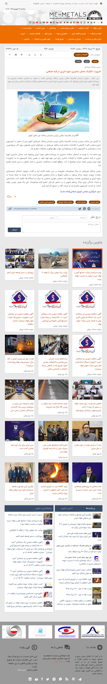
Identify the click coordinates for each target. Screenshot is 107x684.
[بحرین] (101, 22)
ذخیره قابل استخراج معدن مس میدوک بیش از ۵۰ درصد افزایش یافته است (55, 448)
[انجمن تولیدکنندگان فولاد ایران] (14, 631)
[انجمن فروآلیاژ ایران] (40, 631)
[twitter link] (79, 209)
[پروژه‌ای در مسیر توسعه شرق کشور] (20, 258)
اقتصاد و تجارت (81, 54)
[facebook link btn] (42, 679)
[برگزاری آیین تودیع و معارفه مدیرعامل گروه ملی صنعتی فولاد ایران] (20, 472)
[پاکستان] (88, 22)
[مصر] (91, 22)
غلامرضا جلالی (81, 202)
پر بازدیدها (90, 508)
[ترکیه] (37, 22)
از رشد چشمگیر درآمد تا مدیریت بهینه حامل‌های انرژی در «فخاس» (81, 562)
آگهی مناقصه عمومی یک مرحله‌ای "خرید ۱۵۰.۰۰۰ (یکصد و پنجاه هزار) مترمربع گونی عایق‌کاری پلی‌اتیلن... (53, 317)
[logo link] (76, 16)
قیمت (95, 3)
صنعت (95, 61)
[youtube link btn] (36, 680)
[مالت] (64, 22)
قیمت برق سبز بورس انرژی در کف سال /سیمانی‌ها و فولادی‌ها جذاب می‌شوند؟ (20, 362)
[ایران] (84, 22)
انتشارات (56, 3)
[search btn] (6, 4)
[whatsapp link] (84, 209)
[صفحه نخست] (101, 3)
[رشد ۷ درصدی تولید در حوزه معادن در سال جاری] (87, 431)
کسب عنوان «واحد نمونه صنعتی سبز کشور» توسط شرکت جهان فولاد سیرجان (25, 585)
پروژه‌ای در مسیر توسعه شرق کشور (20, 272)
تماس (42, 3)
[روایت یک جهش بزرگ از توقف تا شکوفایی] (53, 258)
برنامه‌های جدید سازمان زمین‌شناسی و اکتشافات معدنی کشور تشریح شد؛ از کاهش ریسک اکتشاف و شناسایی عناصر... (54, 364)
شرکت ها (89, 3)
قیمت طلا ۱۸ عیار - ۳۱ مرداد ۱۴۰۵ (78, 594)
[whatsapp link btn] (60, 679)
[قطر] (50, 22)
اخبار (82, 3)
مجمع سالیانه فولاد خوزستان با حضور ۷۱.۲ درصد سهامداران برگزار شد (75, 526)
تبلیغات (47, 3)
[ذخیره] (40, 55)
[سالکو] (93, 631)
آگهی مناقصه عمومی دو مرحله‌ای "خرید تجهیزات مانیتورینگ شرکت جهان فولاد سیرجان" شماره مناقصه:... (21, 319)
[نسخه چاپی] (29, 55)
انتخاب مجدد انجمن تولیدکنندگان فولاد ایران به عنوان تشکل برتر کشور (73, 571)
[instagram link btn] (54, 679)
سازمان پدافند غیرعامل (65, 202)
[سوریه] (40, 22)
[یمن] (33, 22)
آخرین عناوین (67, 508)
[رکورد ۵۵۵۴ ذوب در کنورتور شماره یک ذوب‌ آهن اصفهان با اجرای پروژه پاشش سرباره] (53, 472)
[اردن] (54, 22)
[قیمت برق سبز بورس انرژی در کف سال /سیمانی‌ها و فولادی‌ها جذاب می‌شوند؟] (20, 345)
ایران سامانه (21, 670)
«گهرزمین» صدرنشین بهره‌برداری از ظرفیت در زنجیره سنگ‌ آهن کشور (25, 595)
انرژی (86, 61)
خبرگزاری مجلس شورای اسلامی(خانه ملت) (78, 191)
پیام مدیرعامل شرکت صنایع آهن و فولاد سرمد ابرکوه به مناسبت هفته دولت (87, 276)
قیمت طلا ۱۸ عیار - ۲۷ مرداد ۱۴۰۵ (78, 588)
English (36, 3)
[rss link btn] (66, 679)
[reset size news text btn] (16, 55)
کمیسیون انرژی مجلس (47, 202)
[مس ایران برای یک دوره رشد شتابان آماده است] (20, 431)
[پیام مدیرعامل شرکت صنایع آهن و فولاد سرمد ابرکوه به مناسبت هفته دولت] (87, 258)
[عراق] (71, 22)
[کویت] (74, 22)
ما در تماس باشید (60, 661)
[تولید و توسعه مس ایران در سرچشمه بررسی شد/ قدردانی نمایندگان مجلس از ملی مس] (20, 390)
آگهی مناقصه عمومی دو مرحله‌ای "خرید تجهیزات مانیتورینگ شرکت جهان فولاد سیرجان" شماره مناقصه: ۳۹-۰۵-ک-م (32, 562)
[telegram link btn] (79, 680)
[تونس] (47, 22)
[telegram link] (88, 209)
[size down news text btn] (9, 55)
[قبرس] (98, 22)
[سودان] (61, 22)
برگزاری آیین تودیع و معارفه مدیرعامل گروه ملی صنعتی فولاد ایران (21, 490)
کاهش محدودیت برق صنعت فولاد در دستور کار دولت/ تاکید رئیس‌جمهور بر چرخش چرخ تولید (87, 407)
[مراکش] (78, 22)
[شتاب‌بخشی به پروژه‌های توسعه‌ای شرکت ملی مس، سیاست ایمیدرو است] (87, 472)
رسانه (76, 3)
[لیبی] (67, 22)
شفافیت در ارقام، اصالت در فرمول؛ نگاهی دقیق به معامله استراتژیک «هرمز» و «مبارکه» (74, 602)
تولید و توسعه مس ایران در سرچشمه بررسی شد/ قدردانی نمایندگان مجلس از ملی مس (22, 407)
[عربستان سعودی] (44, 22)
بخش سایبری (94, 202)
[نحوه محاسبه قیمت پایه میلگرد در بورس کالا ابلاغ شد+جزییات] (53, 390)
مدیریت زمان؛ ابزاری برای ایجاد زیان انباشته (25, 514)
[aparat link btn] (73, 679)
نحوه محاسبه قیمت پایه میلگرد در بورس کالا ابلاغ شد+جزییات (54, 405)
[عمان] (57, 22)
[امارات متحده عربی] (30, 22)
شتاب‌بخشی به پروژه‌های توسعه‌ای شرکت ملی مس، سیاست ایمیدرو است (88, 490)
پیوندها (62, 3)
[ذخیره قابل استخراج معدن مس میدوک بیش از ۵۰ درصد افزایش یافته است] (53, 431)
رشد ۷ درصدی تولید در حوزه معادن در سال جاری (87, 446)
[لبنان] (81, 22)
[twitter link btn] (47, 680)
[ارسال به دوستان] (35, 55)
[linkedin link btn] (30, 679)
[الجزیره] (95, 22)
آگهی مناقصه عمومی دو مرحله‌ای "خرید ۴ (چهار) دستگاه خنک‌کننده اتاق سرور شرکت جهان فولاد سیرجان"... (88, 364)
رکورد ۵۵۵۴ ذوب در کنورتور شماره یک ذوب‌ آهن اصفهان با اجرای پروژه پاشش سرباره (54, 490)
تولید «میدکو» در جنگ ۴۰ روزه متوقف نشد (84, 551)
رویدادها (68, 3)
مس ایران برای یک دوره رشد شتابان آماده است (22, 446)
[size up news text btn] (21, 55)
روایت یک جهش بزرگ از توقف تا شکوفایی (54, 274)
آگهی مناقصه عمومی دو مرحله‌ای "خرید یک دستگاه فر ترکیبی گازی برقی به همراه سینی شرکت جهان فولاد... (88, 319)
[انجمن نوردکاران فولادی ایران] (67, 631)
